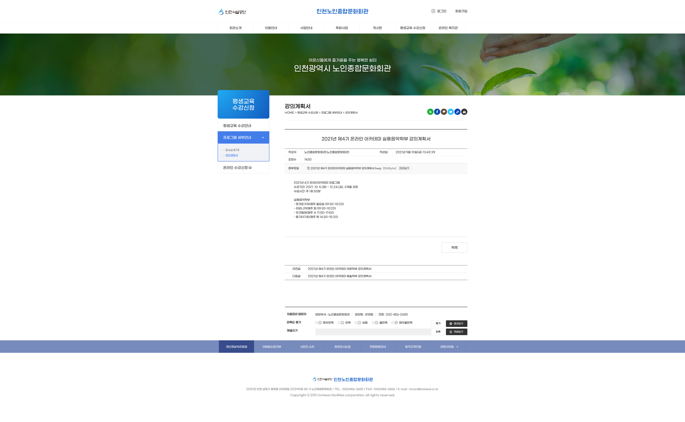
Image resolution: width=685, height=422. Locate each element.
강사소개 (230, 150)
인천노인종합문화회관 (342, 11)
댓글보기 (458, 331)
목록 (454, 248)
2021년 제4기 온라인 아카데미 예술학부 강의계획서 (339, 276)
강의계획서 (231, 155)
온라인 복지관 (448, 28)
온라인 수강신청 (235, 168)
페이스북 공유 (437, 112)
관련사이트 (447, 347)
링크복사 (457, 112)
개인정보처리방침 (236, 347)
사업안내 (306, 28)
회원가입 (461, 11)
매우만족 (328, 322)
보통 (365, 322)
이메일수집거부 (271, 347)
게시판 (377, 28)
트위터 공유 (451, 112)
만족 (348, 322)
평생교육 (412, 28)
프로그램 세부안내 (237, 138)
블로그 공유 (430, 112)
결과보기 (458, 323)
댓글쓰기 (292, 330)
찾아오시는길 (342, 347)
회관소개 (235, 28)
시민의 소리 (307, 347)
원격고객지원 (413, 347)
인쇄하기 (464, 112)
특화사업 (342, 28)
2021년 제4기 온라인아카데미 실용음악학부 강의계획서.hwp (345, 168)
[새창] (232, 12)
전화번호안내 (378, 347)
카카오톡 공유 (444, 112)
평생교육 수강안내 (237, 126)
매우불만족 (405, 322)
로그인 (441, 11)
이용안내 (271, 28)
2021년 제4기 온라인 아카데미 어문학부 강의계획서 (339, 269)
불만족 (383, 322)
